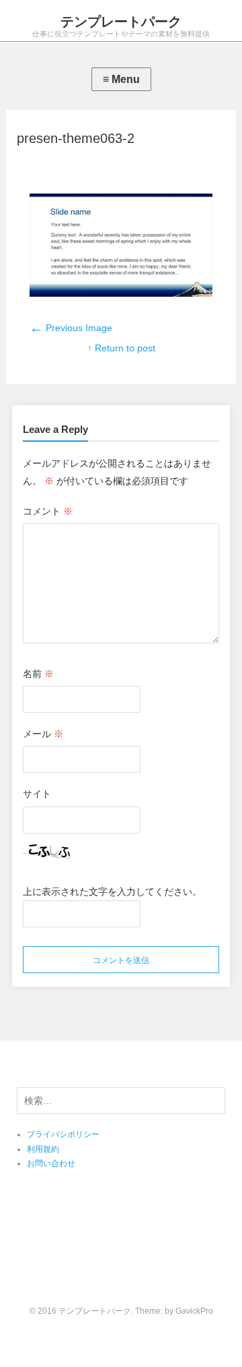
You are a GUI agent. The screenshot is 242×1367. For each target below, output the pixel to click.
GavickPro (194, 1311)
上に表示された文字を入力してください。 (112, 891)
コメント (48, 511)
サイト (37, 793)
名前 (38, 673)
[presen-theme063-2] (121, 293)
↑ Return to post (121, 348)
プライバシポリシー (63, 1134)
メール (43, 733)
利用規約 (43, 1149)
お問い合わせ (51, 1163)
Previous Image (71, 327)
